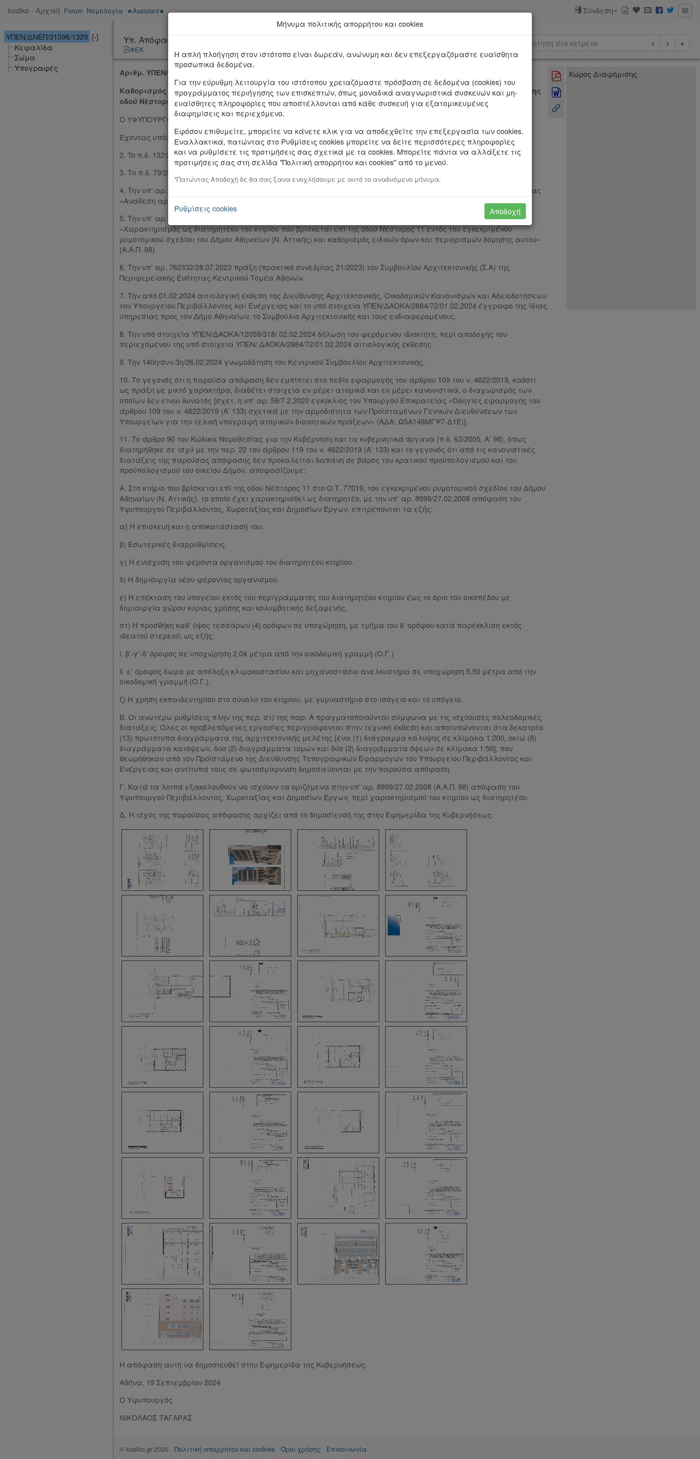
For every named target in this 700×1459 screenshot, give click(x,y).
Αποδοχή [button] (505, 211)
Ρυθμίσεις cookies (205, 208)
